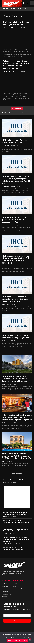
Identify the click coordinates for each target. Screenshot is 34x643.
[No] (32, 637)
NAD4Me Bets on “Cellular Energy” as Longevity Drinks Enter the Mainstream (16, 521)
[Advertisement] (17, 497)
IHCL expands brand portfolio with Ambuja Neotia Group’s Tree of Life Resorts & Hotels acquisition (17, 259)
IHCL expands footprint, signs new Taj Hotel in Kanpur (16, 23)
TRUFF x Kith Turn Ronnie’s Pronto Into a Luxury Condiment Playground (16, 548)
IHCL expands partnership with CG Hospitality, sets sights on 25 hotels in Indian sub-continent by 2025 (17, 179)
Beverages (6, 482)
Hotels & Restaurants (9, 27)
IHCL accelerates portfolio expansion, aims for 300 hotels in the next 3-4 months (16, 298)
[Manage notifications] (30, 639)
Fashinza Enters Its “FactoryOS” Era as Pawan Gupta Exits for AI (15, 530)
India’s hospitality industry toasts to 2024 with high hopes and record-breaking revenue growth (17, 417)
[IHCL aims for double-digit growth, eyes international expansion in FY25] (17, 205)
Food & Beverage (7, 543)
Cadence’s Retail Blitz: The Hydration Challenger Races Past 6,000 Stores (15, 478)
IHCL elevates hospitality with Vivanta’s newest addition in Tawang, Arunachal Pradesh (15, 378)
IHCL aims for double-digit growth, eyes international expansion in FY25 (14, 219)
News (3, 304)
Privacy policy (23, 640)
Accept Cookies (12, 640)
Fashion (5, 533)
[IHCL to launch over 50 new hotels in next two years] (17, 128)
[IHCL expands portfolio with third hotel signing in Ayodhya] (17, 323)
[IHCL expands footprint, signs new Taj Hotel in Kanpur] (17, 39)
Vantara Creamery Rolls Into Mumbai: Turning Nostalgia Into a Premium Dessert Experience (16, 539)
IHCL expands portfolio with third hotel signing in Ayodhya (15, 336)
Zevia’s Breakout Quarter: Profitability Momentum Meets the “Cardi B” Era (15, 513)
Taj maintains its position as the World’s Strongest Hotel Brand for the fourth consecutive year (16, 64)
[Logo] (12, 3)
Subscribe (17, 621)
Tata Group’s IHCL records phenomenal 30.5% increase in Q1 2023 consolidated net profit (16, 455)
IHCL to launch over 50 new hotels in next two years (14, 141)
